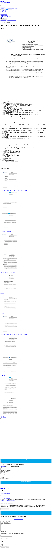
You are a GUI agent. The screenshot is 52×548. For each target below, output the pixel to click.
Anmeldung (3, 7)
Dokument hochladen (5, 8)
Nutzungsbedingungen (10, 500)
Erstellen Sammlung (4, 478)
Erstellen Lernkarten (13, 8)
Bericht (2, 498)
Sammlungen (7, 11)
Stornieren (3, 546)
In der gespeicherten (12, 20)
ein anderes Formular (18, 519)
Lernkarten (7, 2)
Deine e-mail (3, 531)
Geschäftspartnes (7, 498)
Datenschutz (3, 500)
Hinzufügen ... (3, 18)
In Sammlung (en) (4, 20)
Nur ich (3, 477)
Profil (2, 17)
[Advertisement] (26, 32)
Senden (7, 546)
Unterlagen (3, 2)
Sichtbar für (3, 474)
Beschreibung (6, 470)
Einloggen (3, 466)
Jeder (3, 476)
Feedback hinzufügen (5, 508)
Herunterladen (3, 417)
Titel (1, 467)
